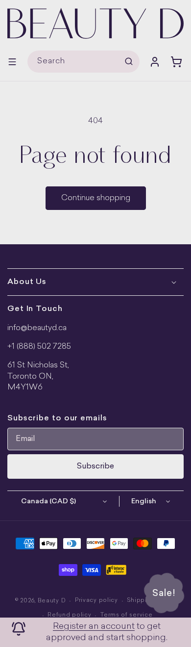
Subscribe (95, 466)
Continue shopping (95, 198)
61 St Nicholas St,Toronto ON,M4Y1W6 (38, 376)
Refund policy (69, 615)
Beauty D (52, 601)
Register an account (94, 626)
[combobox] (83, 62)
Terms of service (126, 615)
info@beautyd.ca (37, 328)
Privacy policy (96, 600)
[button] (12, 62)
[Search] (129, 61)
